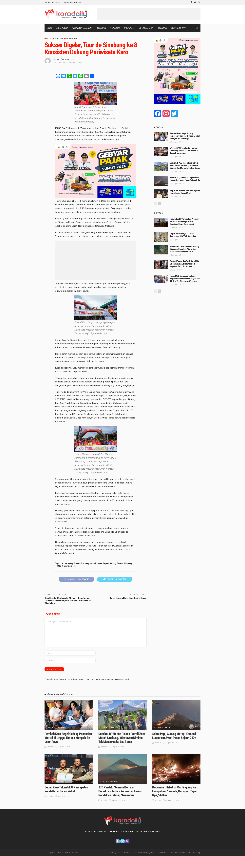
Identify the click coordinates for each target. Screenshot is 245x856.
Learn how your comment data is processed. (107, 678)
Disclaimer (163, 852)
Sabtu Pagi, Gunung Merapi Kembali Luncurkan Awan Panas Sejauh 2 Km (185, 179)
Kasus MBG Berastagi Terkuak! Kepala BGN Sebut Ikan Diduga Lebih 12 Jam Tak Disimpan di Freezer (185, 278)
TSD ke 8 (59, 566)
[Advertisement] (148, 14)
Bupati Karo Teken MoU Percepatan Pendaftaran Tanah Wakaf (185, 191)
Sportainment (72, 38)
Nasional (129, 28)
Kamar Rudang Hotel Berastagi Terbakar (128, 598)
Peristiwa (101, 28)
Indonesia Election (82, 28)
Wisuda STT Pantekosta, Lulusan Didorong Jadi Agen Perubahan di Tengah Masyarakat (184, 151)
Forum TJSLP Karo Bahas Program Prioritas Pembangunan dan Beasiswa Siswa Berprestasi (184, 221)
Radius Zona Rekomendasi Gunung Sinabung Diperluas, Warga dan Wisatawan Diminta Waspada (184, 249)
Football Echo (145, 28)
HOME (49, 28)
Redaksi (127, 852)
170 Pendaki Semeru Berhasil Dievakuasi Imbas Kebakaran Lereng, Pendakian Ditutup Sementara (120, 791)
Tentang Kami (115, 852)
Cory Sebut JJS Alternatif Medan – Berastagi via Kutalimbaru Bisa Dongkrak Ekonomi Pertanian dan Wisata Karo (68, 601)
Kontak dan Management (145, 852)
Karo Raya (115, 28)
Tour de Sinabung (124, 563)
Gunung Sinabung (81, 563)
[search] (196, 28)
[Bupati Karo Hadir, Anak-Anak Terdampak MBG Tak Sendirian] (161, 237)
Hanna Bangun (96, 563)
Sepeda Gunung (109, 563)
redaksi (55, 59)
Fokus (48, 38)
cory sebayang (67, 563)
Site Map (196, 852)
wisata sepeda (69, 566)
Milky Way (59, 38)
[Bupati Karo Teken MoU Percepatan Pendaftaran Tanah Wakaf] (161, 193)
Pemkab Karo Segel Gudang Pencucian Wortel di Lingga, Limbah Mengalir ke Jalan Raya (185, 136)
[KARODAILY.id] (122, 820)
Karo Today (62, 28)
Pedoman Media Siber (180, 852)
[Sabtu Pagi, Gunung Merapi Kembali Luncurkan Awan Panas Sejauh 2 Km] (161, 181)
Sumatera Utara (179, 28)
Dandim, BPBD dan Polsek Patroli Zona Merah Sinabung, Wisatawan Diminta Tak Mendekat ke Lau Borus (185, 165)
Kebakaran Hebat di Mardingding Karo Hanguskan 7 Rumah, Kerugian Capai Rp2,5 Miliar (175, 791)
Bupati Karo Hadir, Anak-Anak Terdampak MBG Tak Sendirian (183, 235)
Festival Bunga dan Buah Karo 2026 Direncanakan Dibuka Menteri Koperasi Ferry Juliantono (184, 264)
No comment (68, 59)
